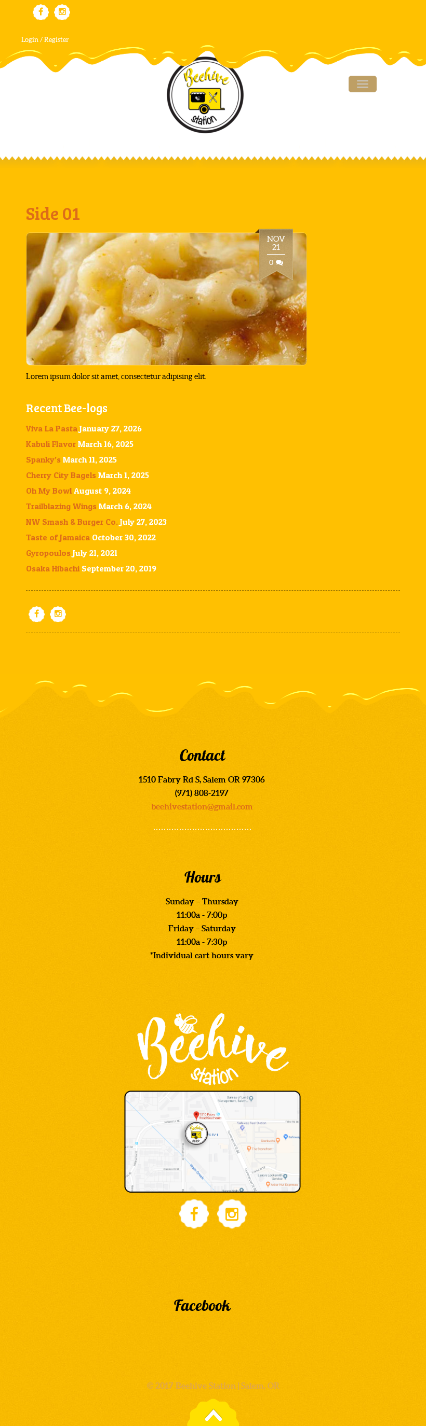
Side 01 (53, 212)
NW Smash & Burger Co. (72, 521)
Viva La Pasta (51, 428)
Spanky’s (43, 459)
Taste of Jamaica (58, 537)
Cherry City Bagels (61, 475)
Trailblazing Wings (61, 506)
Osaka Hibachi (52, 568)
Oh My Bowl (49, 490)
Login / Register (45, 40)
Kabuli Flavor (51, 444)
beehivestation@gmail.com (202, 806)
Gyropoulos (48, 553)
